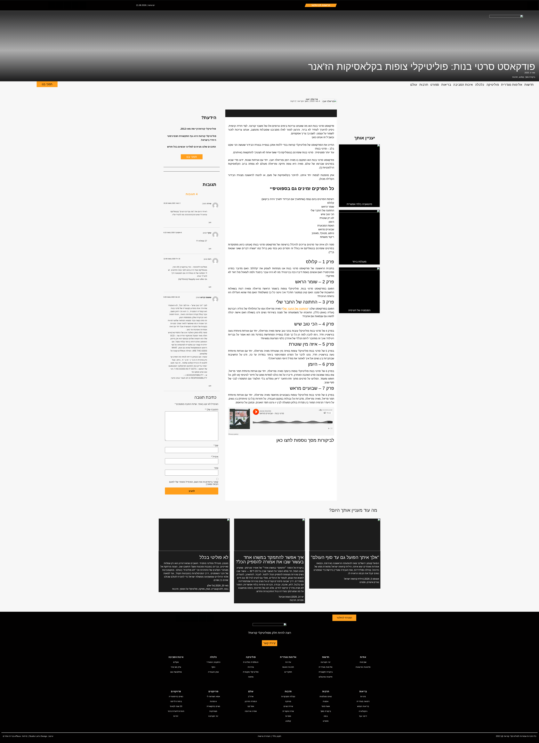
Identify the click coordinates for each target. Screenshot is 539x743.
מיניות (363, 696)
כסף (213, 667)
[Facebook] (167, 100)
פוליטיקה (493, 84)
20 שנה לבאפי (176, 706)
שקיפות (363, 662)
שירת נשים (288, 706)
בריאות (446, 84)
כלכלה (479, 84)
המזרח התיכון (251, 701)
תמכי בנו (47, 84)
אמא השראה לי (213, 696)
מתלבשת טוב (176, 672)
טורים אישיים (373, 582)
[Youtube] (82, 5)
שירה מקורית (288, 711)
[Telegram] (75, 5)
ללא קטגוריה (217, 589)
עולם (413, 84)
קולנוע (521, 77)
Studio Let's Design (38, 736)
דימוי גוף (363, 716)
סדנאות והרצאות (363, 667)
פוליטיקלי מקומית (251, 672)
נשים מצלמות (326, 696)
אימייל (214, 457)
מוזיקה (202, 589)
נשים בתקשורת (213, 706)
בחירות (251, 667)
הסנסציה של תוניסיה (359, 310)
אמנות (325, 701)
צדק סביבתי (176, 667)
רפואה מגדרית (363, 701)
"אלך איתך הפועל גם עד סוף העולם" (345, 557)
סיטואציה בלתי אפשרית (359, 204)
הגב (210, 222)
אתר (216, 468)
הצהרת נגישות (264, 736)
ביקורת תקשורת (326, 672)
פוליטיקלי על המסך (188, 589)
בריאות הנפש (363, 706)
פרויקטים (213, 691)
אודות (363, 657)
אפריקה (250, 706)
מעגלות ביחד (359, 261)
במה (226, 589)
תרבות (515, 77)
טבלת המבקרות (288, 696)
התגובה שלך (211, 410)
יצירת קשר (269, 643)
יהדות (176, 716)
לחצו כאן (284, 440)
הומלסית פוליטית (250, 662)
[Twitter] (59, 5)
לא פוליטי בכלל (213, 557)
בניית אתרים (8, 736)
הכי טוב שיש (283, 330)
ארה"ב (251, 696)
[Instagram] (67, 5)
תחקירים (288, 672)
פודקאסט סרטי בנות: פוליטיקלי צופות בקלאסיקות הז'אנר (421, 66)
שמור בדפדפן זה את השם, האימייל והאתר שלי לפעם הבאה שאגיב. (193, 483)
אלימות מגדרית (511, 84)
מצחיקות (213, 711)
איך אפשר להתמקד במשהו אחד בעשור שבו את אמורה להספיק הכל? (270, 559)
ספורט (434, 84)
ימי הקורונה (326, 662)
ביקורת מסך (530, 77)
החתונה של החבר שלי (295, 308)
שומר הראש (270, 288)
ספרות (300, 600)
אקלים (176, 662)
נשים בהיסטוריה (176, 696)
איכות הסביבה (463, 84)
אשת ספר (325, 706)
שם (216, 445)
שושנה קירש (205, 297)
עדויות (288, 662)
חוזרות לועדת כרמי (176, 711)
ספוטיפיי (278, 188)
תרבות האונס (288, 667)
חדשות (529, 84)
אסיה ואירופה (251, 711)
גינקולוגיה (363, 711)
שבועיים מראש (280, 395)
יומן (287, 371)
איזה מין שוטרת (280, 350)
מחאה (250, 677)
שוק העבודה (213, 672)
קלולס (254, 268)
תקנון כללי (276, 736)
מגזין (208, 589)
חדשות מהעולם (325, 677)
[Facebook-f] (51, 5)
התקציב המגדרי (213, 662)
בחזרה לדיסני (176, 701)
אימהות (213, 701)
